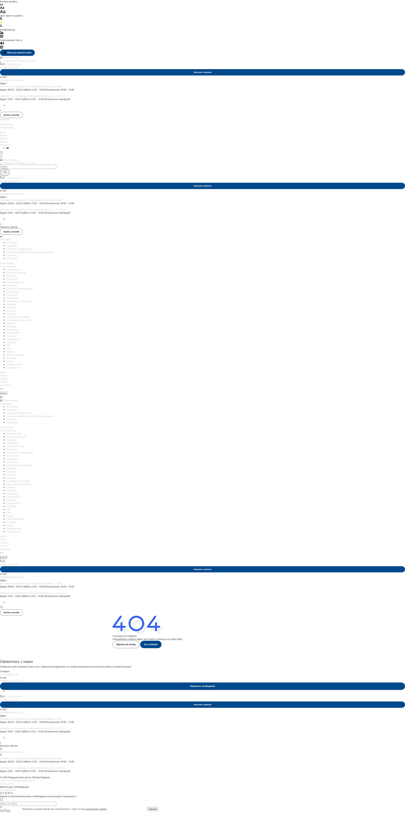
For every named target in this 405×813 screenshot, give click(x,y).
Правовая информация (19, 248)
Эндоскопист (13, 367)
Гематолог (11, 285)
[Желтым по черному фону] (1, 22)
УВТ (8, 345)
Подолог (10, 323)
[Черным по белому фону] (1, 19)
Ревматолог (12, 329)
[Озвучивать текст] (2, 43)
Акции (3, 135)
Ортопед (11, 313)
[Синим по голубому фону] (1, 26)
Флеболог (11, 358)
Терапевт (11, 335)
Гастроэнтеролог (15, 282)
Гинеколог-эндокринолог (19, 288)
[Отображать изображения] (2, 32)
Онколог (10, 310)
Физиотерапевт (14, 354)
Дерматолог (12, 291)
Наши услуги (6, 124)
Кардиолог (12, 294)
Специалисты (7, 127)
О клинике (12, 242)
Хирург (10, 361)
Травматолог (13, 339)
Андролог (11, 275)
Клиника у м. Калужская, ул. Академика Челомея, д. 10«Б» (31, 86)
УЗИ (8, 348)
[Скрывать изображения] (1, 36)
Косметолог (12, 297)
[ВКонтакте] (7, 148)
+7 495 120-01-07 (14, 64)
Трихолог (11, 342)
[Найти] (5, 172)
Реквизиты (12, 258)
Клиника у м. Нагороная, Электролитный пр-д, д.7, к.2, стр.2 (32, 95)
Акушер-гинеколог (16, 272)
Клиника (4, 119)
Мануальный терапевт (18, 301)
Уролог (10, 351)
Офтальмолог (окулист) (18, 320)
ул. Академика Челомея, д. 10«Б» (17, 60)
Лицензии (11, 245)
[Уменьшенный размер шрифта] (1, 4)
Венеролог (12, 278)
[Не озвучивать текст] (1, 47)
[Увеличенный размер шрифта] (2, 12)
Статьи (3, 141)
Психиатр (11, 326)
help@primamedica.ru (12, 80)
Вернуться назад (126, 644)
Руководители (13, 269)
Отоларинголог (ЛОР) (17, 316)
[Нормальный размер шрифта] (2, 8)
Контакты (5, 145)
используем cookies (96, 808)
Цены (3, 132)
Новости (4, 138)
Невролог (11, 307)
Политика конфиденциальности (17, 780)
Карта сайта (6, 783)
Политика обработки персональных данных (30, 252)
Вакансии (11, 255)
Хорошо (153, 808)
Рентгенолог (13, 332)
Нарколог (11, 304)
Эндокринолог (14, 364)
